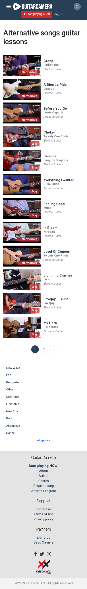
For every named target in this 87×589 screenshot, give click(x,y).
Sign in (58, 14)
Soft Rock (12, 396)
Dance (10, 433)
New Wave (13, 367)
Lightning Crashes (58, 275)
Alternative (13, 425)
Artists (43, 476)
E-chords (43, 538)
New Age (12, 411)
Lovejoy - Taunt (56, 299)
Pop (8, 375)
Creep (48, 61)
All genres (43, 440)
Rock (9, 418)
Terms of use (44, 514)
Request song (43, 486)
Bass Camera (44, 542)
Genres (43, 481)
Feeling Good (54, 204)
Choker (49, 132)
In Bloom (50, 228)
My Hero (50, 323)
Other (9, 389)
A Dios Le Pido (55, 84)
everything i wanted (59, 180)
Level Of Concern (57, 251)
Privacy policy (44, 519)
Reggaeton (13, 382)
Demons (50, 156)
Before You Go (55, 108)
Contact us (43, 509)
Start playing (38, 14)
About (43, 471)
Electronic (12, 404)
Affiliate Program (43, 491)
